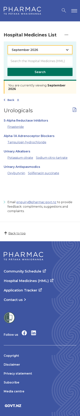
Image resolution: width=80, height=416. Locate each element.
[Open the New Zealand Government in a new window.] (40, 406)
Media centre (14, 391)
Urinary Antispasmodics (22, 167)
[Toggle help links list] (66, 35)
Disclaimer (12, 364)
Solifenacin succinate (43, 173)
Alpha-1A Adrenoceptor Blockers (29, 136)
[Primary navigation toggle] (73, 11)
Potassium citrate (20, 157)
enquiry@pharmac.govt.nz (36, 202)
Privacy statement (18, 373)
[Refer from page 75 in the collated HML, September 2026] (74, 110)
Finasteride (15, 127)
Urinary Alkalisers (17, 151)
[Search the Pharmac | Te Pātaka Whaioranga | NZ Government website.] (64, 11)
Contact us (13, 300)
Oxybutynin (16, 173)
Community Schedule (22, 271)
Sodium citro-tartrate (52, 157)
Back (10, 100)
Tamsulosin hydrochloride (26, 142)
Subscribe (11, 382)
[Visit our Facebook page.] (24, 333)
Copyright (11, 355)
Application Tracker (20, 290)
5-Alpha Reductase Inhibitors (26, 120)
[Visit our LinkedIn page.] (33, 333)
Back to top (17, 233)
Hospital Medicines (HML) (26, 281)
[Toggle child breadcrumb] (18, 100)
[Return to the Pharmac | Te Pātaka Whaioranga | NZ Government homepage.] (22, 11)
